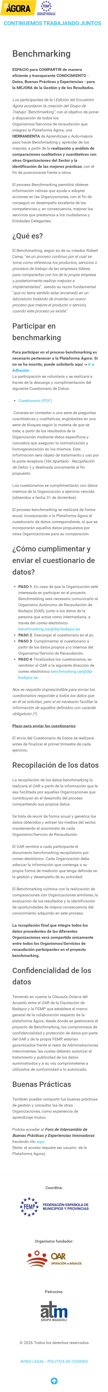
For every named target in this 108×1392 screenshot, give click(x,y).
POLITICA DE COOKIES (67, 1361)
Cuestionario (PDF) (35, 400)
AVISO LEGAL (32, 1361)
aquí (40, 1141)
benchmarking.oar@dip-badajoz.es (49, 629)
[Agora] (28, 7)
